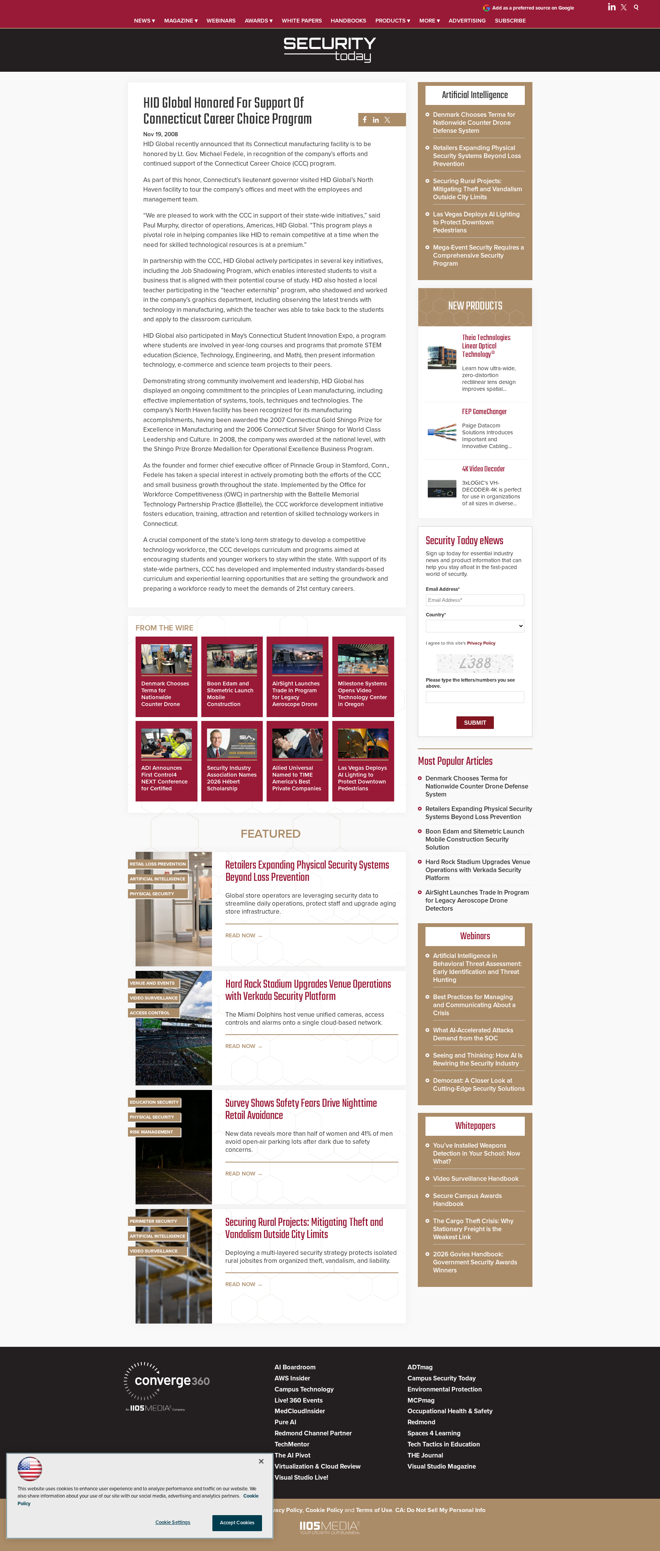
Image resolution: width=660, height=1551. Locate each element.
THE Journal (425, 1455)
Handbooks (348, 20)
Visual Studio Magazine (442, 1466)
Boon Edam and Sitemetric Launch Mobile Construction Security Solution (474, 839)
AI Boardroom (295, 1367)
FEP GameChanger (484, 412)
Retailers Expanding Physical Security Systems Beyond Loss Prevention (307, 871)
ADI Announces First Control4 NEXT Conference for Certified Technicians (164, 781)
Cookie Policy (324, 1510)
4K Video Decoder (483, 469)
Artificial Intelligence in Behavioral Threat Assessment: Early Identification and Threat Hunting (477, 968)
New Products (475, 306)
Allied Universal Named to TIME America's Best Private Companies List (296, 781)
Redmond (421, 1422)
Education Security (154, 1102)
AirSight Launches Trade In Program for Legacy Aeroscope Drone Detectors (296, 697)
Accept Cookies (237, 1523)
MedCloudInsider (300, 1411)
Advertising (467, 20)
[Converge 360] (167, 1382)
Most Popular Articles (455, 762)
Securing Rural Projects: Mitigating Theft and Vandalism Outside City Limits (304, 1229)
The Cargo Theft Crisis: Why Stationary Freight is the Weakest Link (473, 1229)
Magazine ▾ (181, 20)
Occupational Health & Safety (450, 1411)
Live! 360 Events (299, 1400)
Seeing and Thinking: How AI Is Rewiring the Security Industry (477, 1059)
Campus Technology (304, 1389)
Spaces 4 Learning (434, 1433)
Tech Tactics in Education (444, 1444)
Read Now (240, 935)
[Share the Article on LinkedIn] (374, 120)
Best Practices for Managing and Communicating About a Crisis (474, 1005)
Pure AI (285, 1422)
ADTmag (420, 1367)
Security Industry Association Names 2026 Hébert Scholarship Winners (232, 781)
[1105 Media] (155, 1409)
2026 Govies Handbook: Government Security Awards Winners (475, 1262)
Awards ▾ (259, 20)
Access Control (150, 1013)
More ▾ (429, 20)
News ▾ (144, 20)
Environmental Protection (445, 1389)
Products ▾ (392, 20)
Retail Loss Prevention (158, 864)
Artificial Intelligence (157, 879)
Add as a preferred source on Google (533, 8)
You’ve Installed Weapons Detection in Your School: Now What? (476, 1153)
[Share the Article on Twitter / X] (386, 120)
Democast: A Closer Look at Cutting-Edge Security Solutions (479, 1085)
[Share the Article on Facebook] (362, 120)
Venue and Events (152, 983)
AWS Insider (292, 1378)
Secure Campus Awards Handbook (467, 1200)
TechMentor (292, 1444)
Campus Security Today (442, 1378)
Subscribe (510, 20)
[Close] (261, 1461)
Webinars (221, 20)
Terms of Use (374, 1510)
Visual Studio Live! (301, 1478)
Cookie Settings (173, 1522)
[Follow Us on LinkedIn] (612, 8)
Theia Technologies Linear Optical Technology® (486, 346)
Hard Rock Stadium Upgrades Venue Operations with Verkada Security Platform (308, 991)
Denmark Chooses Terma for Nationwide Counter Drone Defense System (165, 697)
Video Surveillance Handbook (476, 1179)
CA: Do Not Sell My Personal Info (440, 1510)
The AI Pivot (293, 1455)
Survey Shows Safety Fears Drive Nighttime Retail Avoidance (301, 1110)
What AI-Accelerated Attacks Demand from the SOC (473, 1034)
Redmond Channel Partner (313, 1433)
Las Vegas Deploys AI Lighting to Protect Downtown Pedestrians (362, 778)
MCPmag (421, 1400)
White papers (302, 20)
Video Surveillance (154, 998)
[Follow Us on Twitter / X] (624, 8)
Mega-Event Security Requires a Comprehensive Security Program (478, 255)
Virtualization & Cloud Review (318, 1466)
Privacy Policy (481, 643)
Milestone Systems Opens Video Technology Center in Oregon (362, 694)
